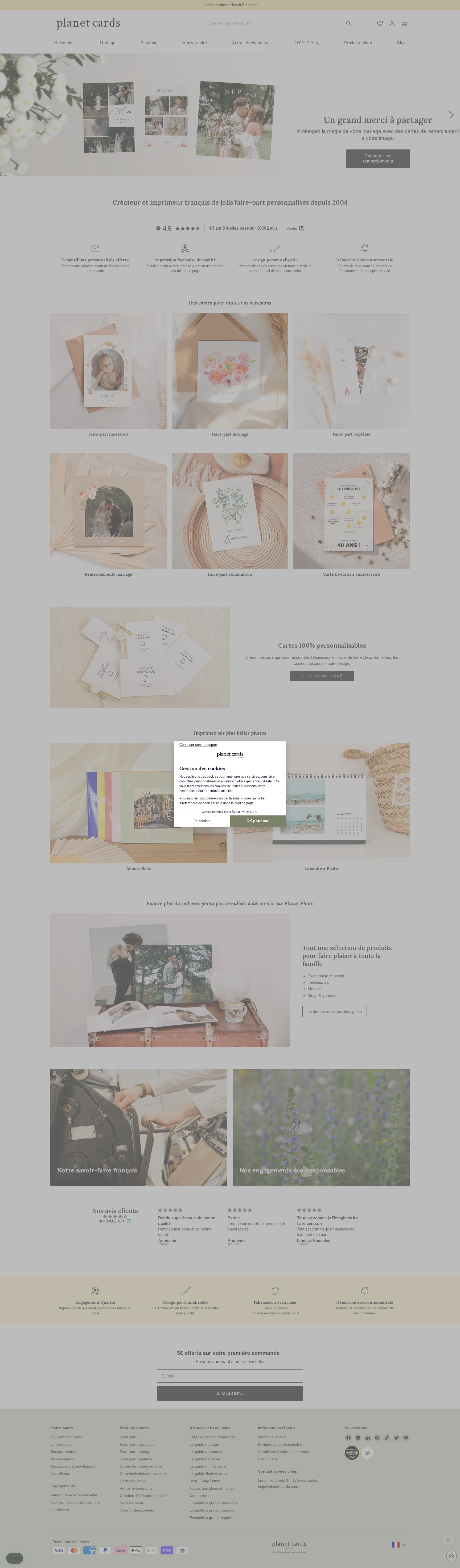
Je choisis (202, 821)
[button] (14, 1558)
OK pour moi (258, 821)
